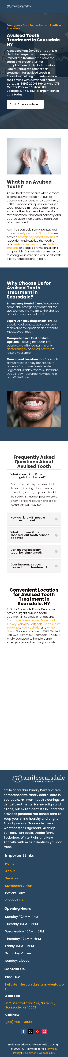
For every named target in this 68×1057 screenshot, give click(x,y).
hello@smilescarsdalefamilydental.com (34, 986)
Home (9, 863)
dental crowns (41, 349)
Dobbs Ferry (52, 624)
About (10, 871)
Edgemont (48, 620)
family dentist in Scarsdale (35, 233)
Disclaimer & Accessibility (39, 1053)
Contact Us (14, 900)
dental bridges (17, 349)
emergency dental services (36, 237)
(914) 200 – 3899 (18, 1022)
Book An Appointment (25, 104)
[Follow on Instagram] (44, 1031)
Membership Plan (18, 885)
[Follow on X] (30, 1031)
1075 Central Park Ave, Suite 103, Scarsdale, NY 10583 (30, 1005)
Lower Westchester (27, 620)
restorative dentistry (27, 244)
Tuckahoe (13, 628)
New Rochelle (31, 628)
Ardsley (12, 624)
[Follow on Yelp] (37, 1031)
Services (11, 878)
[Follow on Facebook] (23, 1031)
